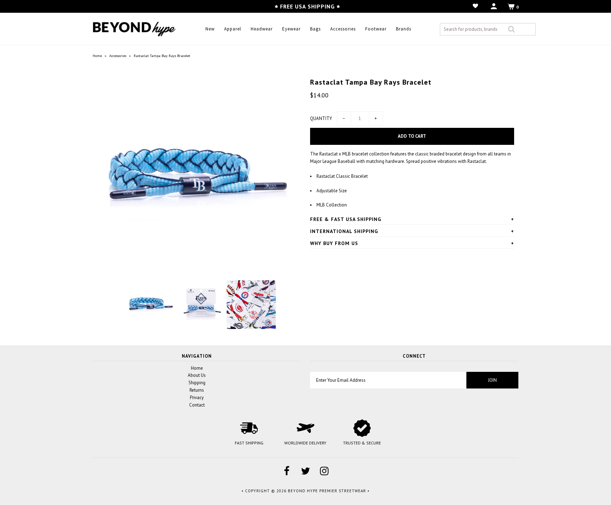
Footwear (375, 29)
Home (97, 55)
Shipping (196, 383)
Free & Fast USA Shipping (345, 219)
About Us (197, 375)
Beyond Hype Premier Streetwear (327, 490)
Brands (403, 29)
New (210, 29)
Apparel (232, 29)
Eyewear (291, 29)
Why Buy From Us (334, 243)
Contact (197, 405)
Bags (315, 29)
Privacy (197, 398)
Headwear (262, 29)
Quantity (321, 118)
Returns (197, 390)
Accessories (343, 29)
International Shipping (344, 231)
